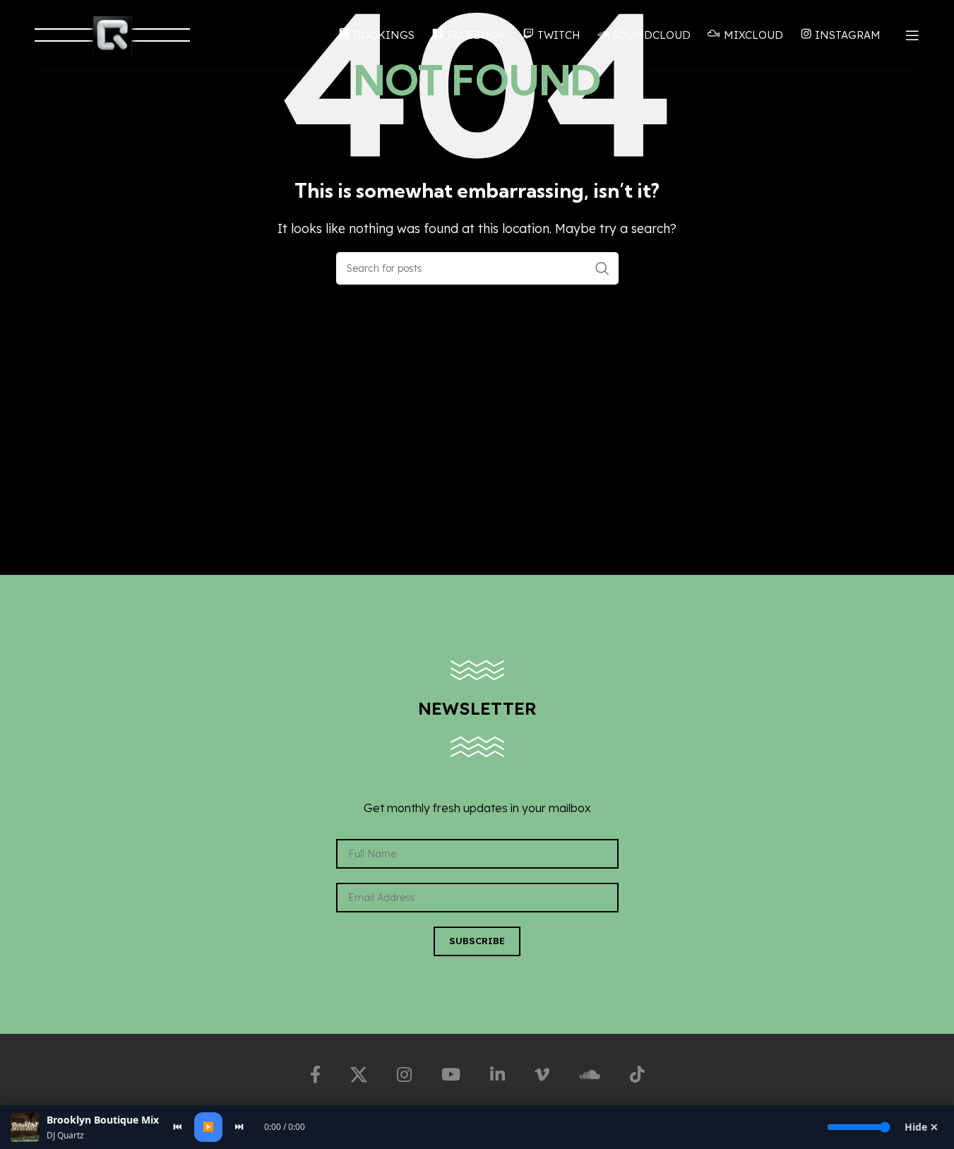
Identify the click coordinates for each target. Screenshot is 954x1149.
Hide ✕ (921, 1126)
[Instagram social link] (404, 1075)
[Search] (602, 268)
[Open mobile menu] (912, 35)
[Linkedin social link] (497, 1075)
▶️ (208, 1126)
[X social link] (358, 1075)
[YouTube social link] (451, 1075)
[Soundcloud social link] (589, 1075)
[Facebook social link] (315, 1075)
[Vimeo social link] (542, 1075)
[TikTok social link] (637, 1075)
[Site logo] (112, 34)
